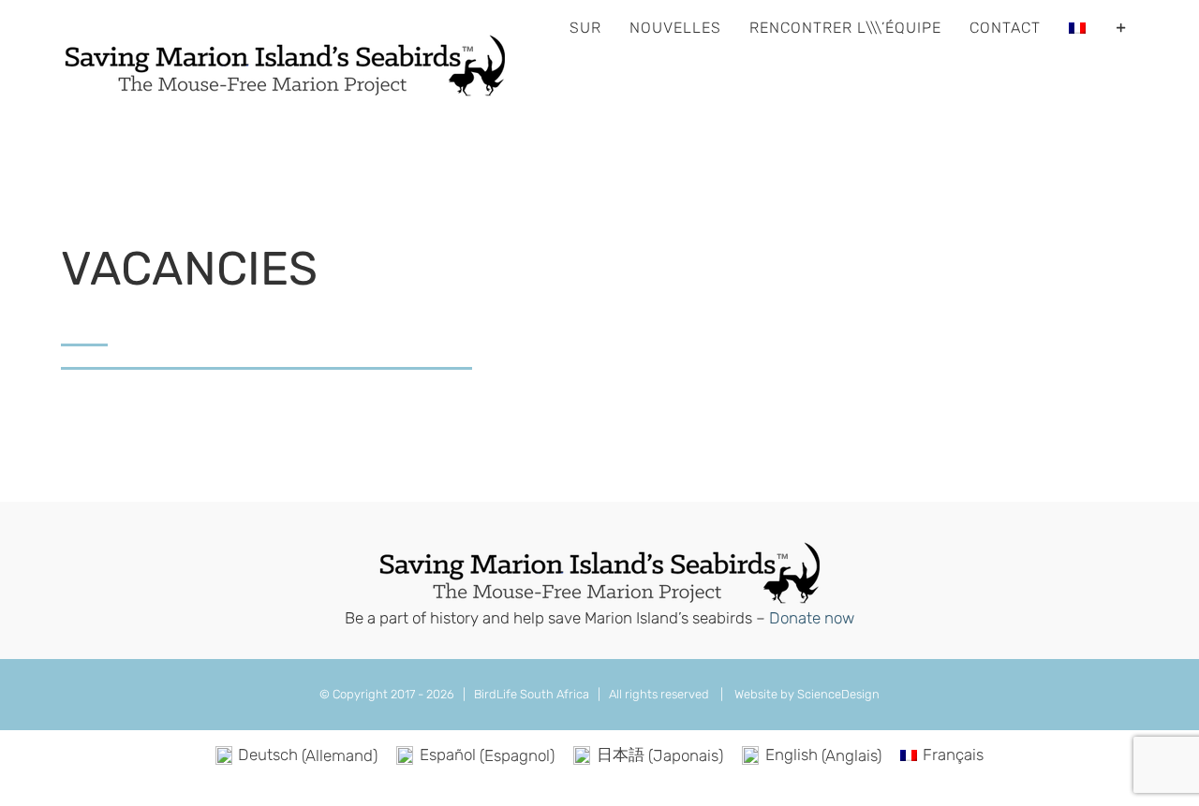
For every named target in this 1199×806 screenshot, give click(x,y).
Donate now (811, 617)
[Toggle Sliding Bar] (1121, 28)
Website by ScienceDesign (806, 694)
